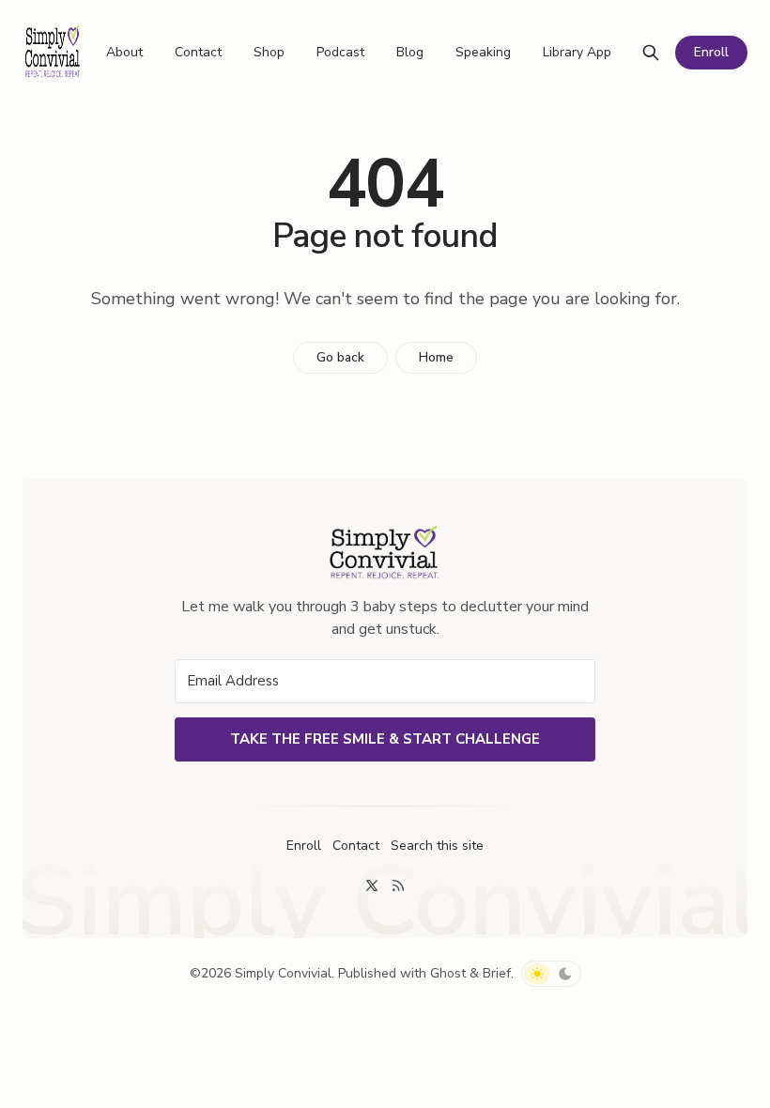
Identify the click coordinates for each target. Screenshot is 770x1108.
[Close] (666, 261)
